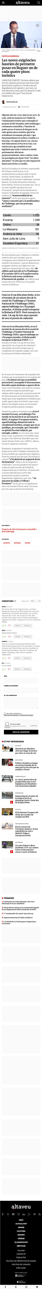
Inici (21, 1220)
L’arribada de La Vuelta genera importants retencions (19, 923)
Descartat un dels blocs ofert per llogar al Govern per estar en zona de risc (26, 751)
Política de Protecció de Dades (21, 1261)
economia (6, 543)
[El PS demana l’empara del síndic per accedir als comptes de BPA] (7, 811)
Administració (20, 776)
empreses (17, 543)
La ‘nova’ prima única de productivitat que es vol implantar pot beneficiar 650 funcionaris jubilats (26, 783)
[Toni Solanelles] (3, 102)
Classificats (21, 1242)
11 (5, 658)
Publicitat (21, 1257)
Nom (5, 676)
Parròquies (19, 793)
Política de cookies (21, 1264)
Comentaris (24, 107)
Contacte (21, 1254)
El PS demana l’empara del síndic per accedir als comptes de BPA (26, 814)
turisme (27, 543)
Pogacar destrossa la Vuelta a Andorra (18, 918)
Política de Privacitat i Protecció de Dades (18, 715)
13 (5, 625)
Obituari (21, 1246)
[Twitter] (16, 1287)
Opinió (21, 1227)
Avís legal (21, 1268)
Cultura (21, 1231)
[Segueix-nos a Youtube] (13, 1214)
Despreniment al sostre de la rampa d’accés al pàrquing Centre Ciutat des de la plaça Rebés (27, 799)
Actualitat (21, 1224)
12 (5, 636)
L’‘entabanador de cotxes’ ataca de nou (18, 914)
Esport (21, 1235)
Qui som (21, 1250)
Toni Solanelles (11, 102)
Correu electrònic (11, 686)
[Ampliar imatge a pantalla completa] (37, 25)
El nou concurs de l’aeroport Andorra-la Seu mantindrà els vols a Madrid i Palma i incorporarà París (26, 831)
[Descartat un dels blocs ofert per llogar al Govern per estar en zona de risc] (7, 748)
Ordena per (25, 601)
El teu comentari (10, 695)
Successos (19, 760)
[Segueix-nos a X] (8, 1214)
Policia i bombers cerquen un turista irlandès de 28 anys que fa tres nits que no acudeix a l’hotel (27, 766)
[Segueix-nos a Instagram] (18, 1214)
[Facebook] (5, 1287)
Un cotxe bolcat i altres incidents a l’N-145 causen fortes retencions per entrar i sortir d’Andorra (26, 848)
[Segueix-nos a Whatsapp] (29, 1214)
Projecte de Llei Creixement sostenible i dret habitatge (19, 530)
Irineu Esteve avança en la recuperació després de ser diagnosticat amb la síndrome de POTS (20, 909)
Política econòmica (10, 56)
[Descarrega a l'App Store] (21, 1282)
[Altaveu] (23, 2)
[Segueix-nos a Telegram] (34, 1214)
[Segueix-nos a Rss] (39, 1214)
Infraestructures (21, 824)
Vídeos (21, 1239)
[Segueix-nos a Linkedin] (24, 1214)
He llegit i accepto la (18, 714)
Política (18, 809)
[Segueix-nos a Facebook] (2, 1214)
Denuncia (27, 625)
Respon (17, 625)
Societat (18, 746)
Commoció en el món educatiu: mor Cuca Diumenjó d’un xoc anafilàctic (18, 903)
